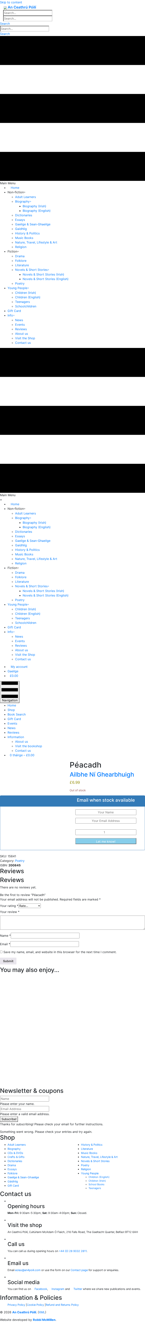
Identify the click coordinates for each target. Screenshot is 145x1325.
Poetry (20, 861)
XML (42, 1312)
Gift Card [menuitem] (14, 719)
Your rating (9, 906)
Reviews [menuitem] (13, 732)
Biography (14, 1148)
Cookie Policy (35, 1304)
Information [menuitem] (16, 737)
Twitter (77, 1288)
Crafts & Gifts (16, 1156)
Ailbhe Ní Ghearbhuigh (102, 774)
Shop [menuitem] (11, 710)
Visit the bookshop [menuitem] (28, 746)
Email (5, 944)
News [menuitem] (11, 728)
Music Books (89, 1153)
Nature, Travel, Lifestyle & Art (99, 1156)
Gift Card (13, 1185)
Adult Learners (17, 1144)
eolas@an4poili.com (28, 1270)
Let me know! (105, 841)
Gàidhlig (13, 1181)
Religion (86, 1169)
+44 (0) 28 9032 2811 (73, 1251)
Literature (87, 1148)
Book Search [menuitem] (17, 714)
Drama (12, 1165)
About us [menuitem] (21, 741)
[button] (5, 23)
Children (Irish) (97, 1180)
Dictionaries (15, 1161)
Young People (90, 1173)
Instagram (57, 1288)
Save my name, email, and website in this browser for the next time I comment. (59, 952)
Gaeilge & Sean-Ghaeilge (23, 1177)
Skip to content (11, 2)
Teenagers (95, 1188)
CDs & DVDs (15, 1153)
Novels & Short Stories (95, 1161)
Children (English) (99, 1176)
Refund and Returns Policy (62, 1304)
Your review (9, 912)
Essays (12, 1169)
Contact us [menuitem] (23, 750)
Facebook (40, 1288)
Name (5, 935)
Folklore (12, 1173)
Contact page (79, 1270)
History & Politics (92, 1144)
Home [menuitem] (12, 705)
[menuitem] (18, 667)
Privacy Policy (16, 1304)
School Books (96, 1184)
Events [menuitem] (12, 723)
